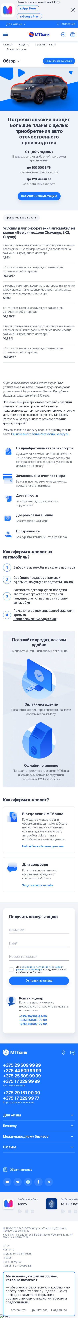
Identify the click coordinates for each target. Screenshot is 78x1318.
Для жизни (12, 1115)
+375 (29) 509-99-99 (33, 1016)
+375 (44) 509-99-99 (33, 1023)
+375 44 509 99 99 (22, 1070)
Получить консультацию (39, 196)
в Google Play (29, 16)
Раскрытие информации (17, 1265)
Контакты (8, 1249)
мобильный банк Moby (40, 714)
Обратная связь (21, 1169)
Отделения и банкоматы (17, 1253)
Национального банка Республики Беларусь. (40, 434)
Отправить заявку (39, 980)
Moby (22, 1204)
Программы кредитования (21, 217)
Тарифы (7, 1257)
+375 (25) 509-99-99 (33, 1020)
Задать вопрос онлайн (37, 885)
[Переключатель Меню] (5, 34)
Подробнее (59, 1310)
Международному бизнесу (26, 1137)
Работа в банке (12, 1261)
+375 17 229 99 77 (21, 1098)
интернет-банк (56, 710)
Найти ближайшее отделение (42, 846)
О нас (6, 1245)
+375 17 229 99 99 (21, 1081)
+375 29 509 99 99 (22, 1065)
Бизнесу (10, 1126)
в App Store (28, 8)
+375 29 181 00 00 (21, 1092)
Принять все (38, 1310)
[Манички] (72, 34)
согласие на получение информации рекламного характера (39, 968)
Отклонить (18, 1310)
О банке (9, 1147)
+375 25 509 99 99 (22, 1075)
